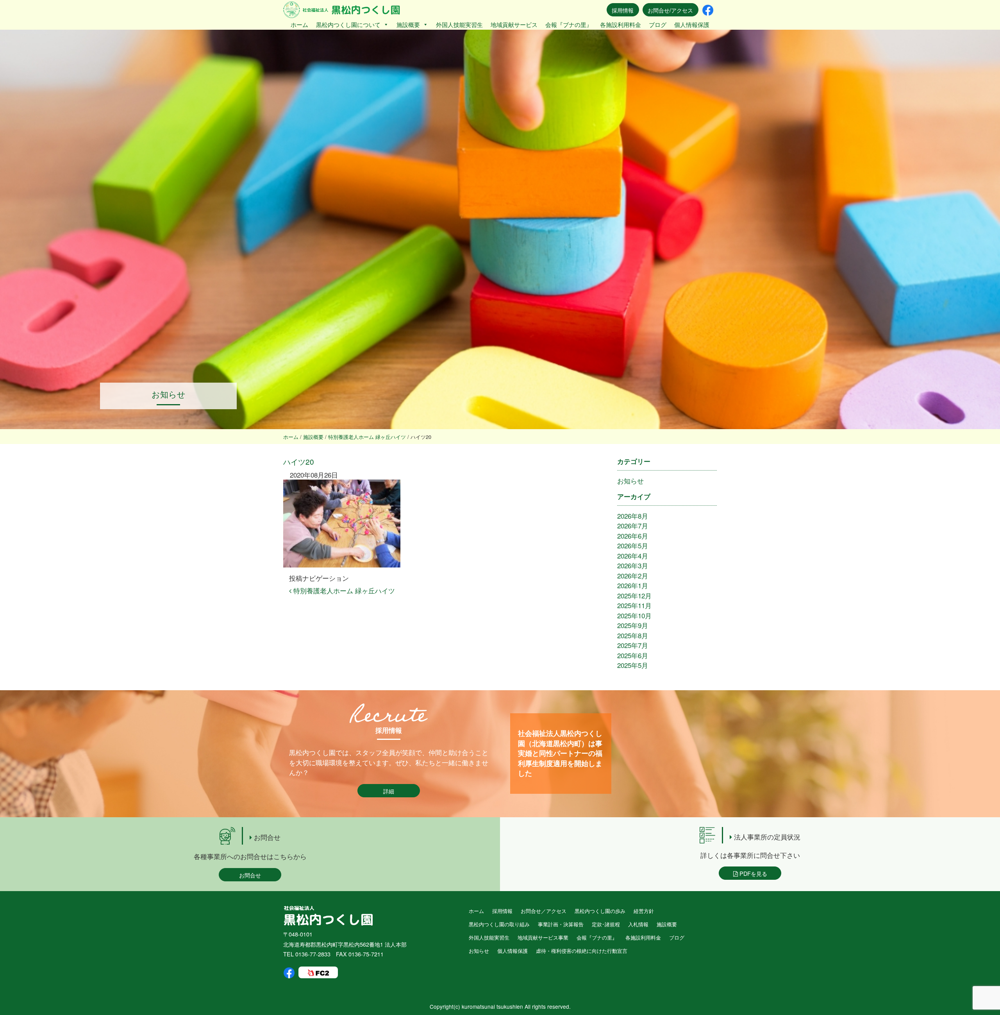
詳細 (388, 791)
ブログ (657, 24)
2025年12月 (634, 595)
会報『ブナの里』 (568, 24)
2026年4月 (632, 555)
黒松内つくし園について (348, 24)
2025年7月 (632, 645)
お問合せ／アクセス (543, 911)
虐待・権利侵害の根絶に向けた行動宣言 (581, 950)
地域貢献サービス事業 (543, 937)
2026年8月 (632, 516)
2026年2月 (632, 575)
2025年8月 (632, 635)
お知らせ (630, 480)
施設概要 (408, 24)
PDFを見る (752, 873)
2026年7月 (632, 525)
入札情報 (638, 924)
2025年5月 (632, 665)
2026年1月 (632, 585)
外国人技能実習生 (459, 24)
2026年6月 (632, 536)
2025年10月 (634, 615)
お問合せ (250, 875)
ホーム (299, 24)
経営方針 (644, 911)
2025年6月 (632, 655)
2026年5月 (632, 545)
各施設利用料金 (620, 24)
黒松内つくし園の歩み (600, 911)
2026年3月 (632, 565)
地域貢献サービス (514, 24)
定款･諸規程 (606, 924)
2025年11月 (634, 605)
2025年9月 (632, 625)
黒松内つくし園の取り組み (499, 924)
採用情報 (623, 10)
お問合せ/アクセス (670, 10)
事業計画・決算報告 (561, 924)
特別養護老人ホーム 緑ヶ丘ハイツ (343, 590)
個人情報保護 (691, 24)
